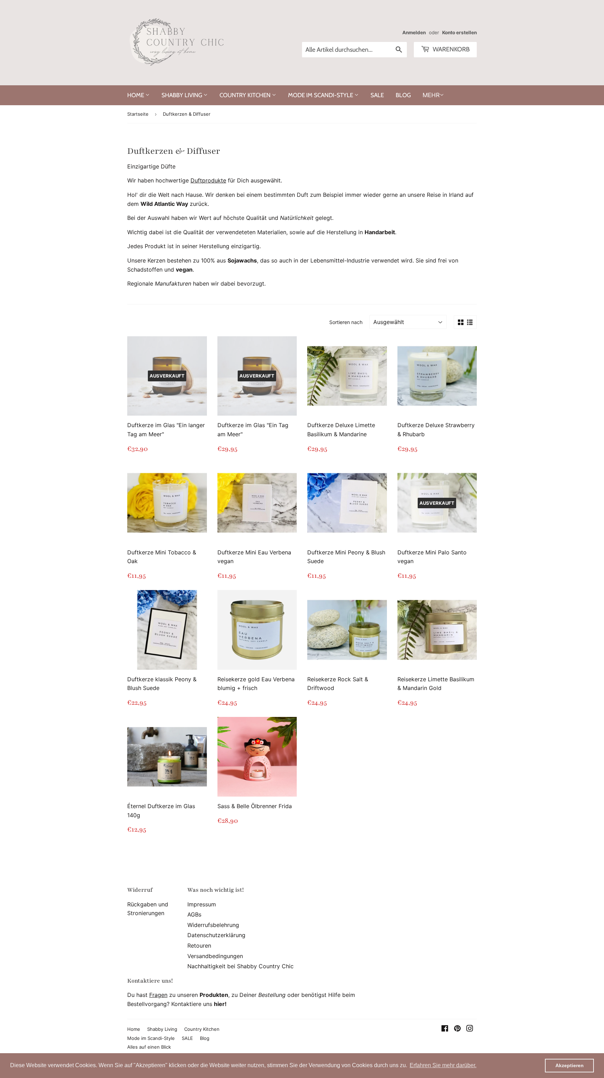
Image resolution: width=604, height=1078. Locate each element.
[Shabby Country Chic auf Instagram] (469, 1029)
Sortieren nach (345, 322)
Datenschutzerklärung (216, 935)
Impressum (201, 904)
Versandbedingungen (215, 956)
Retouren (199, 945)
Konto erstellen (459, 32)
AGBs (194, 914)
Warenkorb (450, 49)
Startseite (138, 114)
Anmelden (414, 32)
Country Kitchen (246, 95)
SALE (377, 95)
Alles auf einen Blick (149, 1047)
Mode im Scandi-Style (321, 95)
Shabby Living (182, 95)
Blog (403, 95)
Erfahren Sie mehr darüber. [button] (443, 1065)
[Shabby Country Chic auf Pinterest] (457, 1029)
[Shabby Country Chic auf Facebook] (444, 1029)
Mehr (431, 95)
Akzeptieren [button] (569, 1065)
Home (136, 95)
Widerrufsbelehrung (213, 924)
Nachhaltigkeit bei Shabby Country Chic (240, 966)
